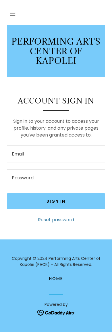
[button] (12, 14)
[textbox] (56, 153)
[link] (56, 51)
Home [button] (56, 278)
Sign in (56, 201)
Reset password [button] (56, 219)
